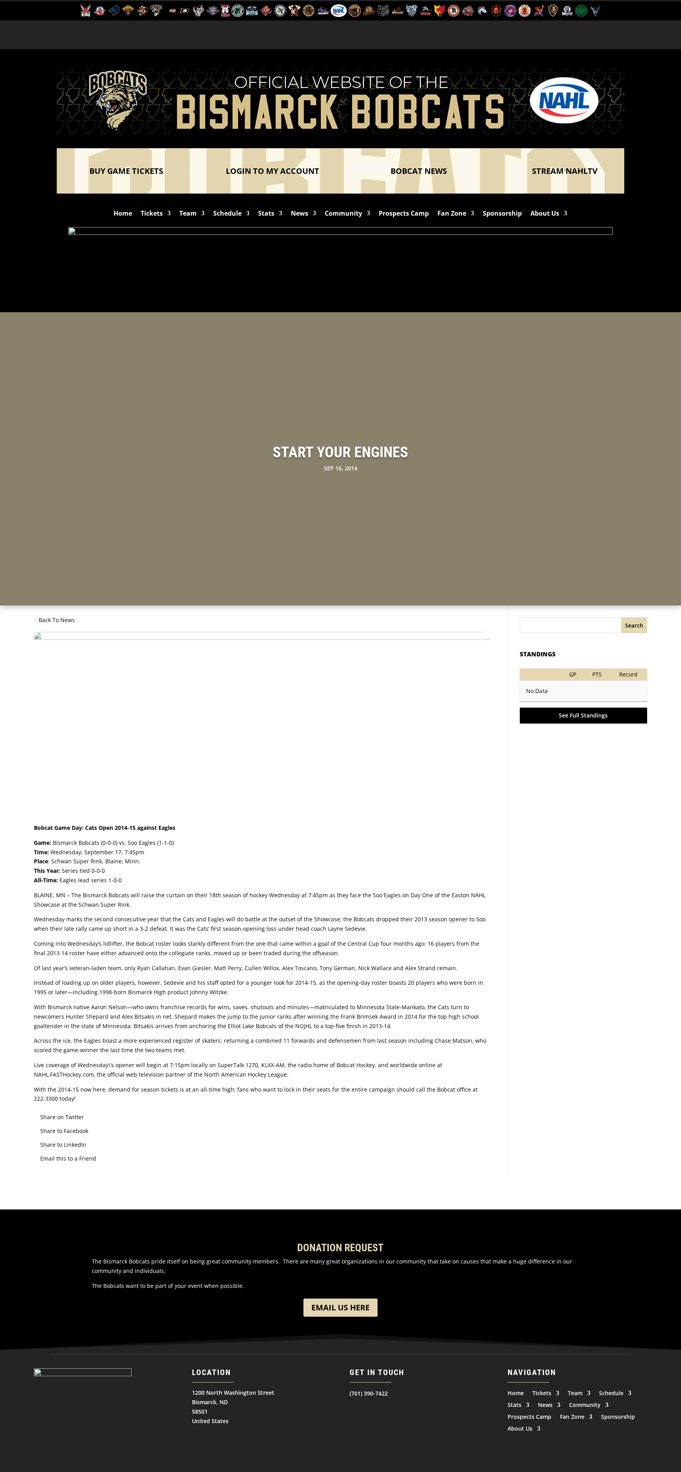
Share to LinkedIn (63, 1144)
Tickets (152, 214)
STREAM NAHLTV (564, 171)
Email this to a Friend (68, 1158)
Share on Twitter (62, 1117)
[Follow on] (356, 1409)
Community (343, 214)
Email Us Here (340, 1307)
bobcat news (419, 171)
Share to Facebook (64, 1131)
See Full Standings (583, 715)
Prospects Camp (404, 214)
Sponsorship (502, 214)
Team (188, 214)
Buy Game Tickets (126, 171)
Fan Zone (451, 214)
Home (123, 214)
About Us (544, 214)
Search (634, 625)
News (299, 214)
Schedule (227, 214)
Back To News (57, 620)
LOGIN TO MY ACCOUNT (272, 171)
